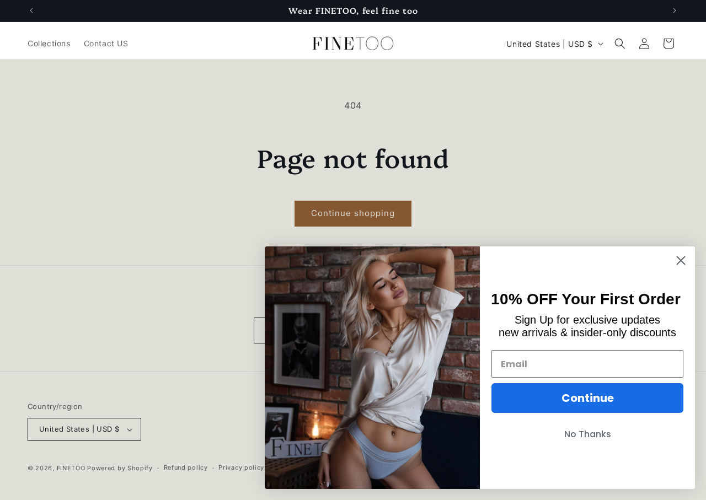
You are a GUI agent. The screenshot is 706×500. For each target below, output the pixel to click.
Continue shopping (353, 213)
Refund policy (186, 467)
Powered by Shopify (120, 468)
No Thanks (587, 434)
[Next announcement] (674, 10)
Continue (587, 398)
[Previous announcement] (31, 10)
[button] (620, 43)
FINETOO (71, 468)
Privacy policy (241, 467)
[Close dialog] (681, 260)
